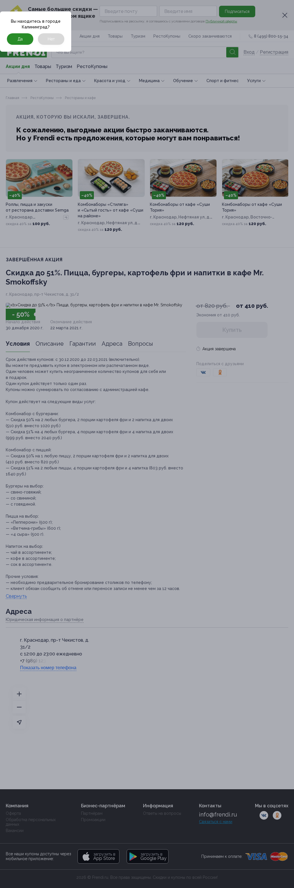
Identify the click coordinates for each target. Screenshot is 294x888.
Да (20, 39)
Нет (51, 39)
